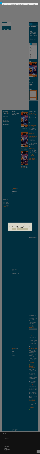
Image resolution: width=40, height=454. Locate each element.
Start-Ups (24, 4)
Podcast (29, 4)
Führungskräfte (12, 4)
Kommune (19, 4)
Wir (7, 4)
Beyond (33, 4)
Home (4, 4)
